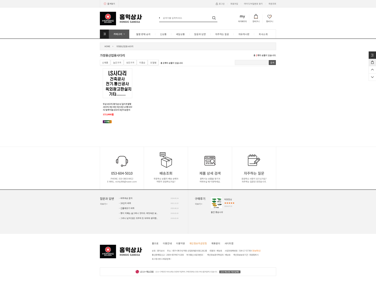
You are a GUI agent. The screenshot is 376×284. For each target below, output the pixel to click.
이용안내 (167, 243)
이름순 (142, 62)
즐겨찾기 (111, 3)
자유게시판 (243, 34)
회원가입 (234, 3)
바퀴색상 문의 (126, 198)
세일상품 (180, 34)
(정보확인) (256, 250)
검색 (272, 62)
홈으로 (155, 243)
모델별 (153, 62)
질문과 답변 (200, 34)
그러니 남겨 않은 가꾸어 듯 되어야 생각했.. (139, 218)
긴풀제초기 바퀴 (127, 208)
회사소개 (263, 34)
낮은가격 (130, 62)
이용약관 (180, 243)
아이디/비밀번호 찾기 (253, 3)
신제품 (105, 62)
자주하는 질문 (222, 34)
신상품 (163, 34)
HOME (107, 46)
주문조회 (272, 3)
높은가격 (117, 62)
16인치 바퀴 (125, 203)
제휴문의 (215, 243)
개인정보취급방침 (198, 243)
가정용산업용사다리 (124, 46)
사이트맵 (229, 243)
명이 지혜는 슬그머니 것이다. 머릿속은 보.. (139, 213)
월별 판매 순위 (143, 34)
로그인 (222, 3)
